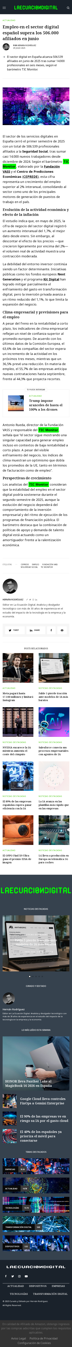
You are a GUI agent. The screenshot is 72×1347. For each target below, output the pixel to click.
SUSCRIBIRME (24, 725)
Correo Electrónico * (24, 662)
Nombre (16, 675)
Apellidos (17, 688)
